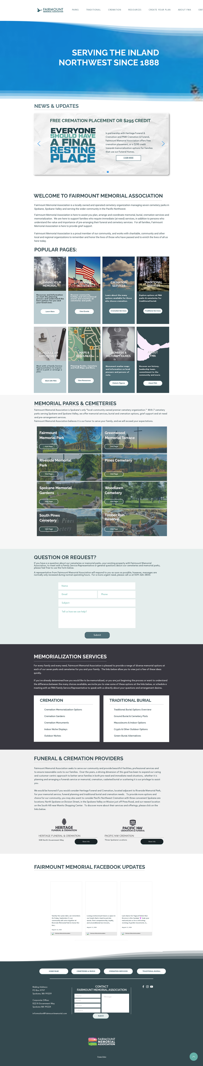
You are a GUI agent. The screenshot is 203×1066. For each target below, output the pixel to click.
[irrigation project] (112, 172)
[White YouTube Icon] (151, 986)
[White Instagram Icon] (147, 986)
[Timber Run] (103, 172)
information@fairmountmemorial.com (50, 1014)
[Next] (163, 144)
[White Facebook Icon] (143, 986)
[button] (75, 10)
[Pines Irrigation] (90, 172)
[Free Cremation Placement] (108, 172)
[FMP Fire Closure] (94, 172)
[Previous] (39, 144)
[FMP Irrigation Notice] (99, 172)
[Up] (194, 1057)
